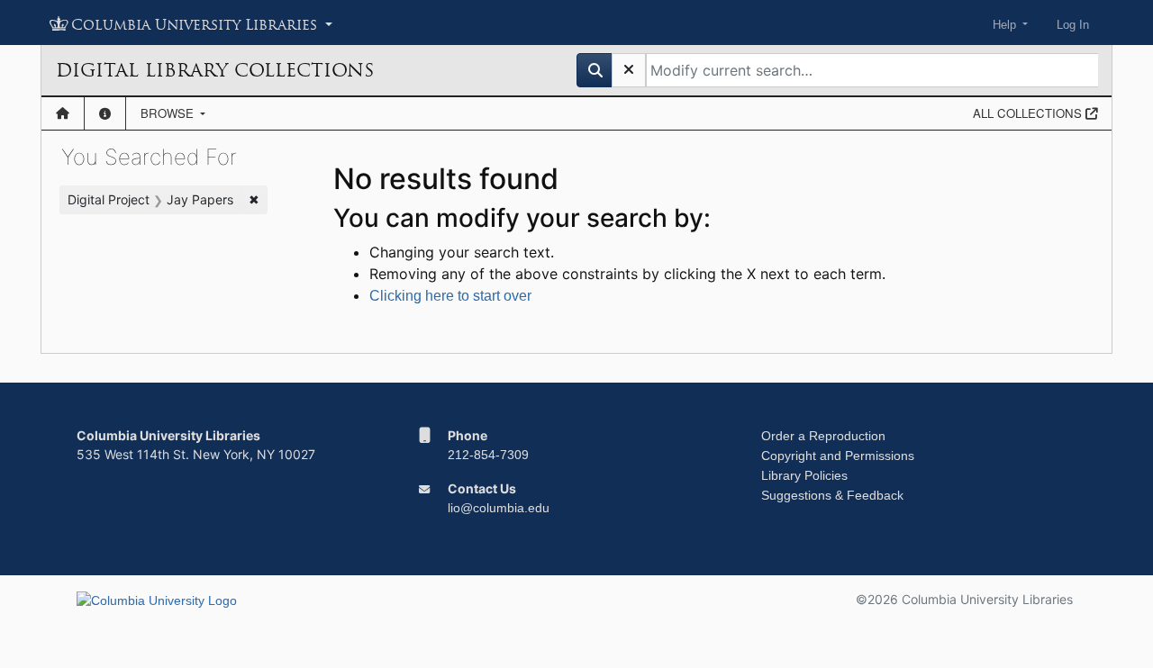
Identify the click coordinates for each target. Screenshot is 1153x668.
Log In (1073, 25)
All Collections (1029, 113)
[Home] (62, 113)
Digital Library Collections (215, 70)
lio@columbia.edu (498, 508)
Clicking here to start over (450, 295)
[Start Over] (629, 70)
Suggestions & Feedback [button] (832, 495)
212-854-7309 (488, 454)
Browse (169, 113)
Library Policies (804, 475)
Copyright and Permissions (837, 455)
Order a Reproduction (823, 436)
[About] (105, 113)
